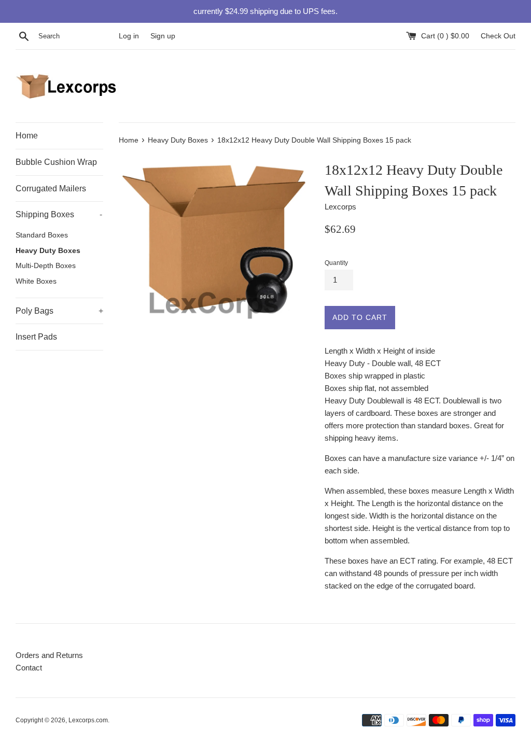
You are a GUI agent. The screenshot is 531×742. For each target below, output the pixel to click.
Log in (129, 36)
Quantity (336, 263)
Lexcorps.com (88, 720)
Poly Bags (59, 310)
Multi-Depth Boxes (46, 266)
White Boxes (36, 281)
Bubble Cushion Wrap (56, 162)
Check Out (498, 36)
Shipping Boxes (59, 214)
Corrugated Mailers (51, 188)
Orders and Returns (49, 655)
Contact (29, 667)
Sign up (162, 36)
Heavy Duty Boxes (48, 251)
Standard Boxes (42, 235)
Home (27, 135)
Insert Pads (36, 336)
